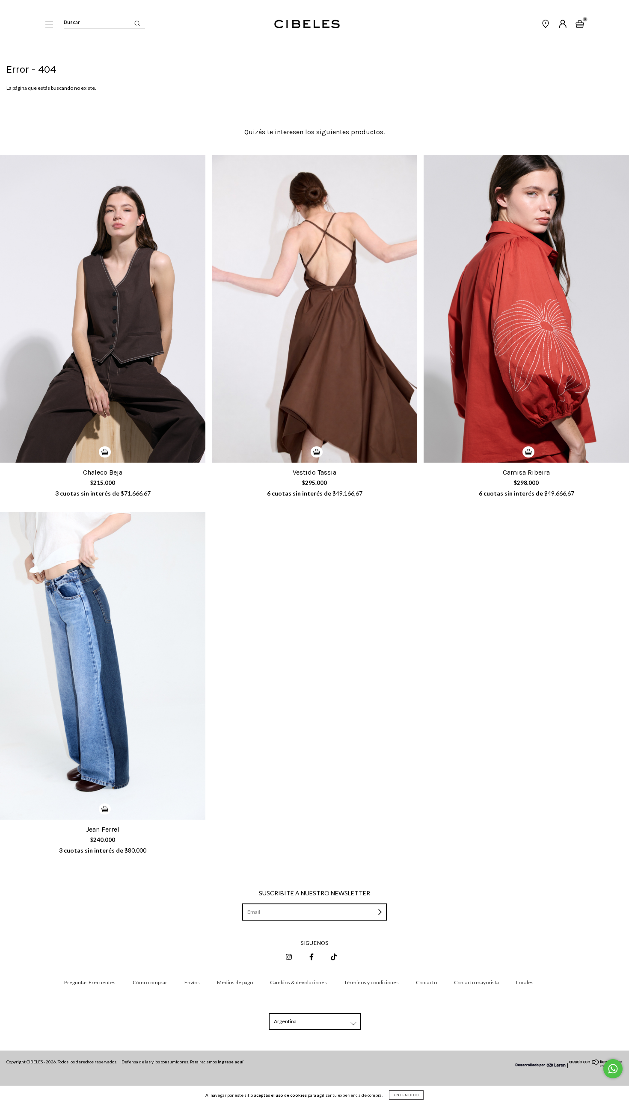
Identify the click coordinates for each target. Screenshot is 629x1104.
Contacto (426, 982)
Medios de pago (235, 982)
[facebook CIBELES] (312, 956)
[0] (580, 25)
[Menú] (49, 25)
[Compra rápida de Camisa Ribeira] (528, 452)
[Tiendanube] (596, 1065)
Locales (525, 982)
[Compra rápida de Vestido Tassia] (317, 452)
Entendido (406, 1095)
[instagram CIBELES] (289, 956)
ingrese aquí (230, 1061)
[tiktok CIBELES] (333, 956)
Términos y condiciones (371, 982)
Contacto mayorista (476, 982)
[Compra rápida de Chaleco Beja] (105, 452)
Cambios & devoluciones (298, 982)
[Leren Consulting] (541, 1065)
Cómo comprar (150, 982)
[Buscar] (137, 23)
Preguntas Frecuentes (90, 982)
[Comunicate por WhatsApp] (613, 1068)
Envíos (192, 982)
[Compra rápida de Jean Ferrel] (105, 809)
